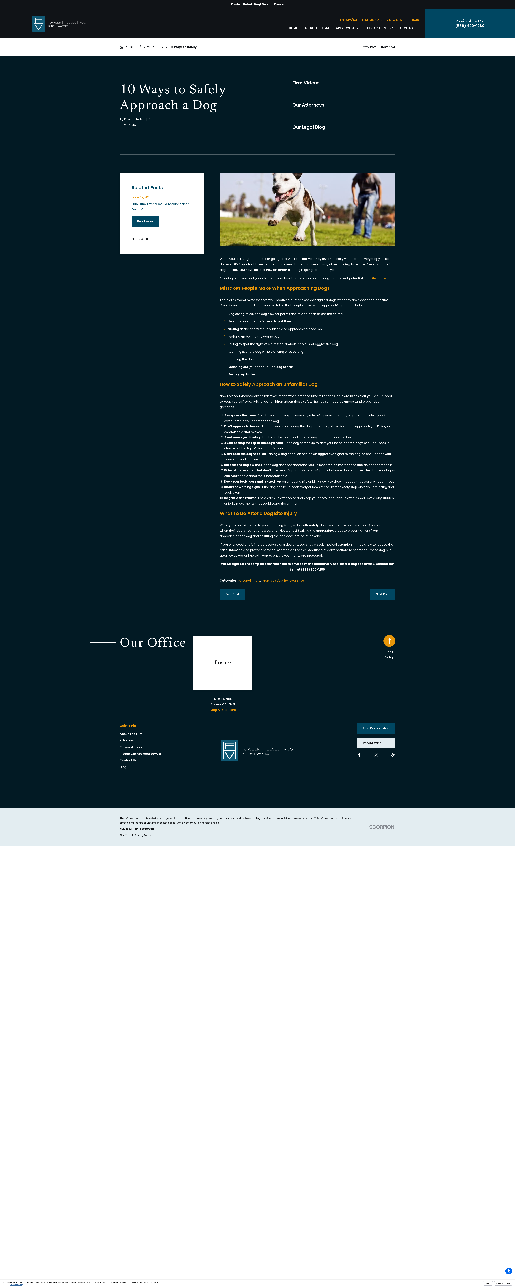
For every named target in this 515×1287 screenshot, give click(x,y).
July (160, 47)
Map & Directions (223, 710)
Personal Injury (249, 581)
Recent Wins (372, 743)
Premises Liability (275, 581)
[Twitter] (376, 755)
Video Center (396, 20)
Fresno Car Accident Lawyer (140, 754)
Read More (145, 221)
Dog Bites (297, 581)
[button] (508, 1271)
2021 (147, 47)
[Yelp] (393, 755)
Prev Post (232, 594)
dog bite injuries (376, 278)
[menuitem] (293, 28)
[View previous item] (133, 238)
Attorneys (127, 740)
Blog (415, 20)
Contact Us (128, 760)
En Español (349, 20)
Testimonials (372, 20)
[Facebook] (359, 755)
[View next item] (147, 238)
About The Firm (131, 734)
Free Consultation (376, 728)
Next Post (383, 594)
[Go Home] (123, 47)
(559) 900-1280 (469, 26)
